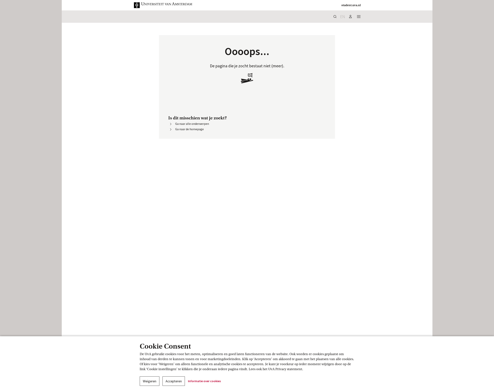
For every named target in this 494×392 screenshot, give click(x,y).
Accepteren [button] (174, 381)
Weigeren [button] (149, 381)
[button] (163, 5)
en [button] (342, 16)
